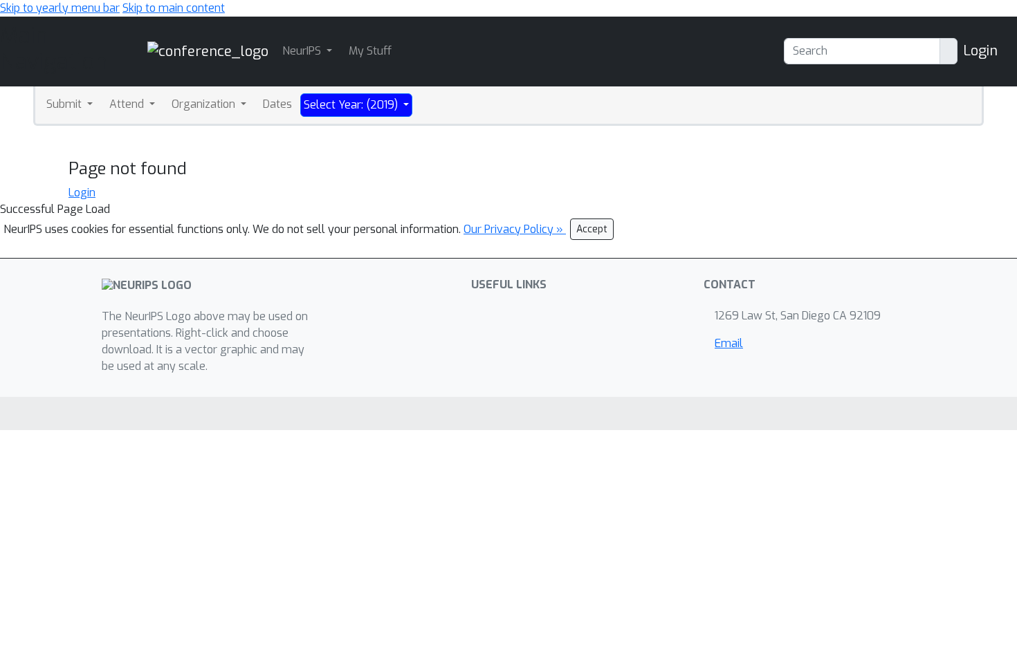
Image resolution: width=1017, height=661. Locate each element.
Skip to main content (173, 8)
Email (729, 343)
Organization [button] (205, 104)
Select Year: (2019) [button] (352, 104)
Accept (591, 229)
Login (980, 50)
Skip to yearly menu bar (60, 8)
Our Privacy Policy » (515, 229)
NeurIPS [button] (303, 51)
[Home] (207, 51)
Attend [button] (128, 104)
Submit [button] (65, 104)
